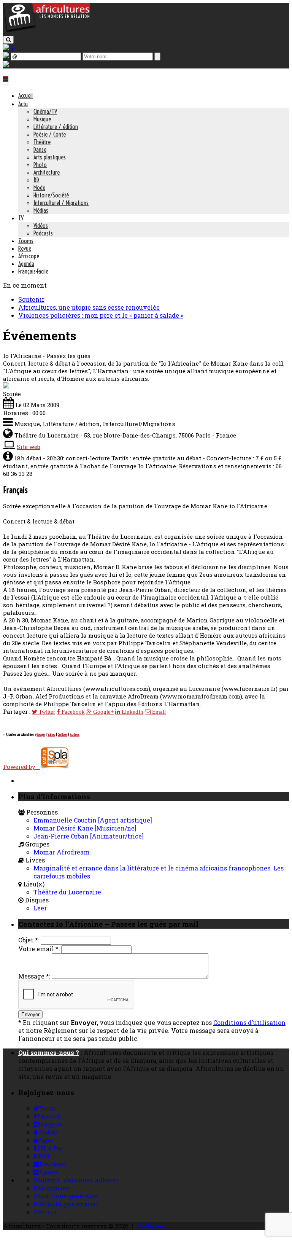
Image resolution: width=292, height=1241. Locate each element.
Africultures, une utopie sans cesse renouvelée (89, 307)
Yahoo (51, 734)
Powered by (21, 766)
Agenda (26, 263)
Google (40, 734)
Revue (24, 248)
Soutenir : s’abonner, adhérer (76, 1180)
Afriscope (28, 256)
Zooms (25, 241)
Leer (40, 908)
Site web (28, 446)
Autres (74, 734)
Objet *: (28, 940)
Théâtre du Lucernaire (67, 892)
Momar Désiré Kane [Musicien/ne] (84, 828)
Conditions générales (65, 1196)
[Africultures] (46, 31)
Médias (40, 210)
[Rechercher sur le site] (8, 40)
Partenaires (51, 1188)
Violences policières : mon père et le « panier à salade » (100, 315)
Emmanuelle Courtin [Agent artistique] (92, 820)
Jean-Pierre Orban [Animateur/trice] (88, 836)
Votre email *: (39, 949)
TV (21, 218)
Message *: (34, 976)
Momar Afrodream (61, 852)
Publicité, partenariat (65, 1204)
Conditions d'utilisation (249, 1022)
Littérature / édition (55, 126)
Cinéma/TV (45, 111)
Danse (39, 149)
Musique (42, 119)
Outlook (62, 734)
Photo (40, 165)
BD (36, 180)
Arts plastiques (49, 157)
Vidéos (40, 225)
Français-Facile (33, 271)
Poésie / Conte (49, 134)
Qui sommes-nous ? (48, 1052)
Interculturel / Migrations (61, 203)
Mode (39, 187)
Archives (150, 1226)
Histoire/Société (51, 195)
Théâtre (42, 142)
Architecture (46, 172)
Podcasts (43, 233)
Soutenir (31, 299)
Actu (23, 104)
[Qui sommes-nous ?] (6, 64)
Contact (45, 1212)
